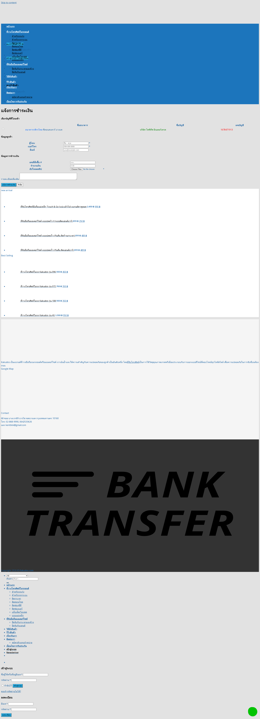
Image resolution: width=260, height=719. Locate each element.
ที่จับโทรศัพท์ (133, 362)
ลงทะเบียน (6, 715)
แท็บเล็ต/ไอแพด (19, 56)
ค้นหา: (9, 578)
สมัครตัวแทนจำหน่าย (22, 97)
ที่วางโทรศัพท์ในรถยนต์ (17, 31)
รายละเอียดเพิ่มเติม (10, 179)
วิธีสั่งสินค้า (11, 76)
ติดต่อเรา (10, 92)
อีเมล (4, 703)
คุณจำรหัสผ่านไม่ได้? (11, 691)
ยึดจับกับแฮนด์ (18, 72)
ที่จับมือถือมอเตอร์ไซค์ (17, 64)
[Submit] (7, 582)
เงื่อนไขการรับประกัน (16, 101)
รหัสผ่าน (6, 680)
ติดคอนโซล (17, 46)
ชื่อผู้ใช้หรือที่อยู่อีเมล (11, 674)
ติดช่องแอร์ (17, 53)
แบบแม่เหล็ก (18, 59)
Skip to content (9, 2)
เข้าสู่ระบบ (18, 686)
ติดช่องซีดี (16, 49)
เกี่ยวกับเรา (11, 87)
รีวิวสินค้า (11, 81)
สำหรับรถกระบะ (19, 39)
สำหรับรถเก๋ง (18, 36)
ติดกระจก (16, 42)
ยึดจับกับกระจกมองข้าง (23, 68)
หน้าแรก (10, 26)
